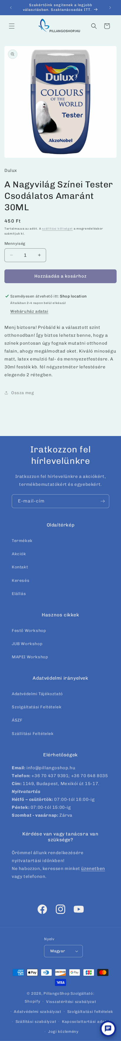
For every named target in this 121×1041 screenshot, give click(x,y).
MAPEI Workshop (30, 656)
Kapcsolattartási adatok (86, 1021)
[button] (11, 26)
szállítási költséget (57, 228)
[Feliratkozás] (102, 501)
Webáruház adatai (29, 311)
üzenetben (93, 868)
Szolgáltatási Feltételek (36, 707)
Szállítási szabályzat (36, 1021)
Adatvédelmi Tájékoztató (37, 693)
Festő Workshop (29, 630)
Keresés (20, 580)
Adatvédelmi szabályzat (37, 1011)
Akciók (19, 553)
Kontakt (20, 567)
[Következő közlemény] (110, 7)
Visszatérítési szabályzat (71, 1001)
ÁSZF (17, 720)
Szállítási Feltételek (33, 733)
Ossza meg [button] (22, 392)
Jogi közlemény (63, 1031)
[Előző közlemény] (10, 7)
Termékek (22, 540)
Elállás (19, 593)
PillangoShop (56, 993)
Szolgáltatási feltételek (90, 1011)
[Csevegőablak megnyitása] (108, 1029)
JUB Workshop (27, 643)
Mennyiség (14, 243)
